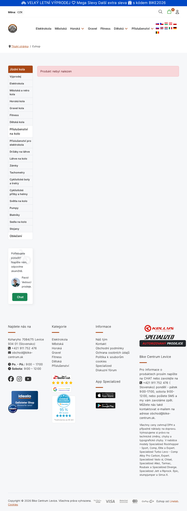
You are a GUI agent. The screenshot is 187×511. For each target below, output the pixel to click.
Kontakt (101, 344)
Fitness (105, 28)
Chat (20, 297)
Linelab (174, 501)
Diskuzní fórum (106, 370)
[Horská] (82, 28)
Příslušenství (140, 28)
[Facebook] (11, 378)
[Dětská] (126, 28)
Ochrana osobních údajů (112, 352)
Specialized (104, 366)
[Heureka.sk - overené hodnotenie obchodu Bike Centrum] (64, 408)
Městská (61, 28)
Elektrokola (43, 28)
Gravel (92, 28)
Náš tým (101, 339)
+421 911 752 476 (24, 348)
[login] (176, 12)
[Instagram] (18, 378)
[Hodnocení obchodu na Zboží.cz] (62, 377)
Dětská (119, 28)
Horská (75, 28)
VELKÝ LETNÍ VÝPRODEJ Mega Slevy (62, 3)
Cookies (13, 504)
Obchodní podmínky (110, 348)
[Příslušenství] (151, 28)
